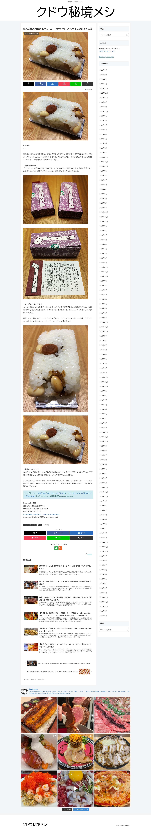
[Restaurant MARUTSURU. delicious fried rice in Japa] (39, 789)
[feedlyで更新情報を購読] (56, 548)
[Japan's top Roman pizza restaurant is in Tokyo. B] (112, 789)
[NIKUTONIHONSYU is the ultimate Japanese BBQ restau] (112, 715)
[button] (87, 84)
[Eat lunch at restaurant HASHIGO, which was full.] (39, 752)
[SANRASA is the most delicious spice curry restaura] (75, 752)
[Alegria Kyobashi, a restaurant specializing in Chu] (75, 715)
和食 (41, 525)
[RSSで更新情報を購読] (60, 548)
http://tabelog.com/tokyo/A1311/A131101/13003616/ (41, 514)
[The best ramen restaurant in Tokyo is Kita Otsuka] (112, 752)
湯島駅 (46, 525)
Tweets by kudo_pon (106, 57)
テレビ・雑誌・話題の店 (31, 525)
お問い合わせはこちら (107, 51)
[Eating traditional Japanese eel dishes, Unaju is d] (39, 715)
